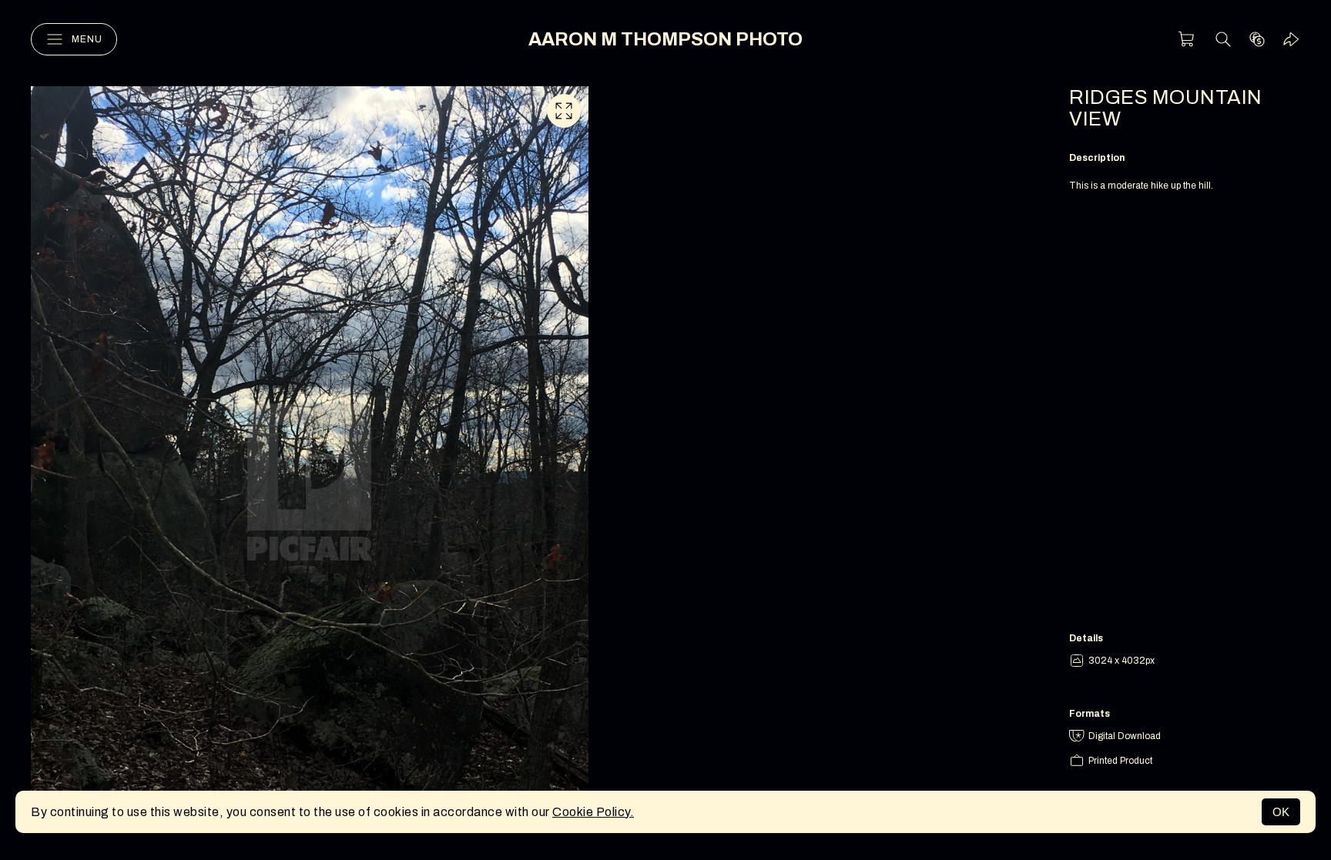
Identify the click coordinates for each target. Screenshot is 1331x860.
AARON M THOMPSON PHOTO (665, 39)
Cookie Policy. (593, 811)
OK (1280, 811)
